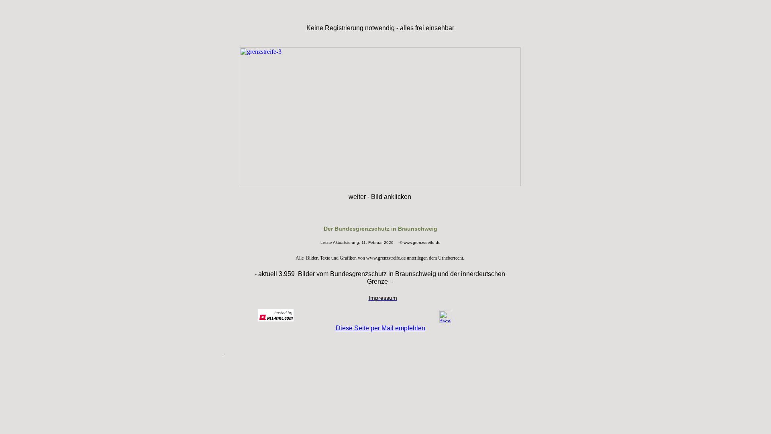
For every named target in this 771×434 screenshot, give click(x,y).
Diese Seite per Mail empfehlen (380, 328)
